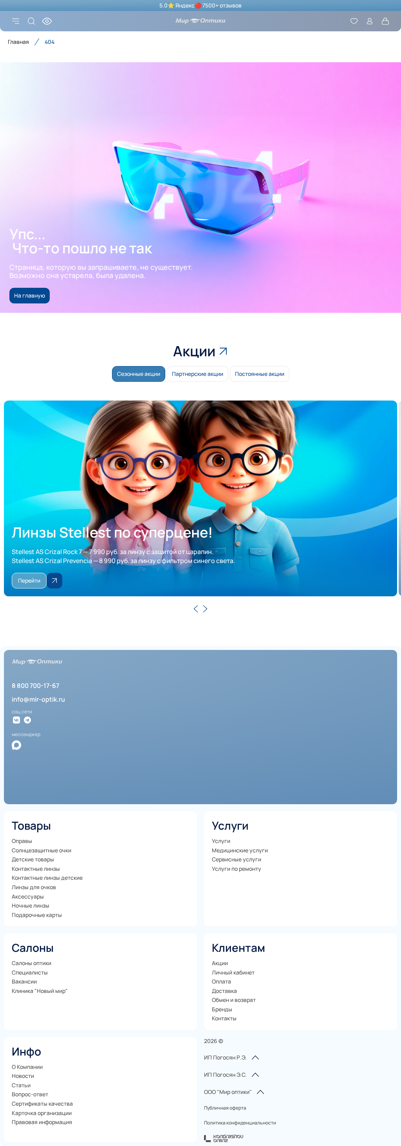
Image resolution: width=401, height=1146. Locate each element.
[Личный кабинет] (370, 21)
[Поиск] (31, 21)
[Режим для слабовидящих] (47, 21)
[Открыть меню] (15, 21)
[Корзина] (385, 21)
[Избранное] (354, 21)
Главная (18, 41)
